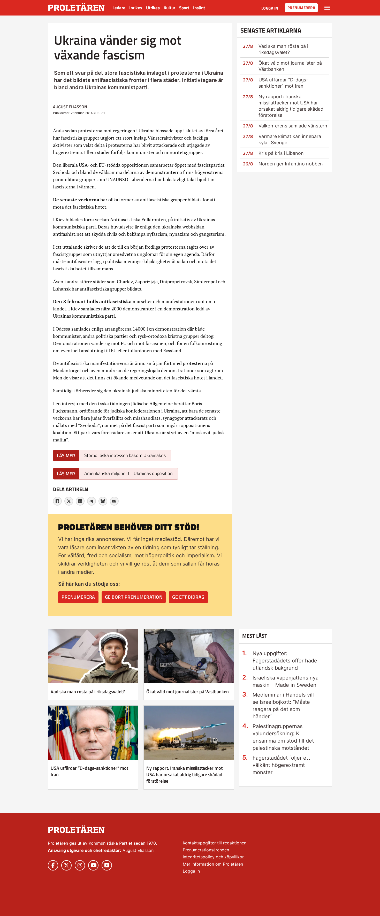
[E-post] (114, 501)
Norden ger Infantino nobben (291, 163)
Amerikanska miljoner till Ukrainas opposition (128, 473)
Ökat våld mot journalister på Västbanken (187, 691)
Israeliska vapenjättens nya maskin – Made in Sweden (285, 681)
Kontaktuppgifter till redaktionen (214, 842)
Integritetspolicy (199, 856)
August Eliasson (70, 107)
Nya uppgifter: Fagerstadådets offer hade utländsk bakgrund (285, 660)
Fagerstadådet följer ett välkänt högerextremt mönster (281, 765)
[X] (68, 501)
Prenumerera (301, 8)
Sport (184, 7)
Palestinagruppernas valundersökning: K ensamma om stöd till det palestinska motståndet (283, 737)
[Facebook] (57, 501)
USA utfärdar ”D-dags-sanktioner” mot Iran (89, 771)
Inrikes (135, 7)
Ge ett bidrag (188, 596)
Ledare (118, 7)
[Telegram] (91, 501)
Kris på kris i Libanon (281, 153)
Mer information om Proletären (213, 864)
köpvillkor (234, 856)
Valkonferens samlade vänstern (293, 125)
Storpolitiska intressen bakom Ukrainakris (125, 455)
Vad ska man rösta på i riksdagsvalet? (88, 691)
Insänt (199, 7)
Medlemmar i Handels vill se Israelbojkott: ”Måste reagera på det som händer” (283, 706)
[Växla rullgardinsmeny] (327, 8)
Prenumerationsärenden (206, 849)
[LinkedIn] (80, 501)
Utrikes (153, 7)
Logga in (269, 8)
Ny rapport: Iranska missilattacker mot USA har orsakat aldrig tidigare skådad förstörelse (184, 774)
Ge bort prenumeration (134, 596)
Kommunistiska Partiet (110, 843)
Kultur (169, 7)
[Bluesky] (102, 501)
